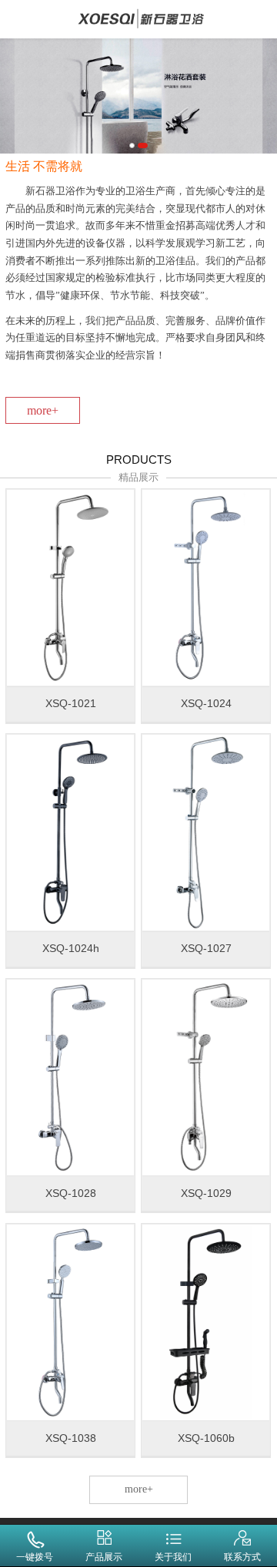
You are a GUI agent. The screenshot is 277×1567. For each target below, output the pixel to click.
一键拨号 (34, 1557)
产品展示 (103, 1557)
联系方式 (242, 1557)
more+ (42, 410)
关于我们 (173, 1557)
